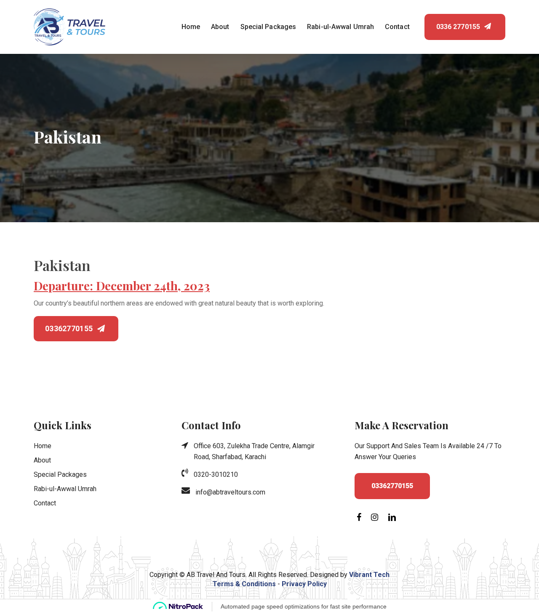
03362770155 (69, 328)
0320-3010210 (216, 474)
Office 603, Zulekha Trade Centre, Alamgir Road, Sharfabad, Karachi (254, 451)
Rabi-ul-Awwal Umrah (65, 489)
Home (42, 446)
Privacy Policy (304, 584)
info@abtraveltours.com (230, 492)
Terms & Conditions (244, 584)
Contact (45, 503)
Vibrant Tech (369, 575)
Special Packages (60, 474)
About (42, 460)
